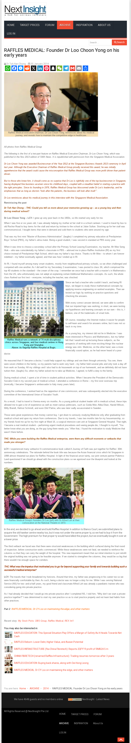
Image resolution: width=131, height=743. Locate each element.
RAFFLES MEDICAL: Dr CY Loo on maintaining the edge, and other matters (50, 609)
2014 (46, 688)
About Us (104, 25)
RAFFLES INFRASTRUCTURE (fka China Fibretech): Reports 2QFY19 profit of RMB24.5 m (61, 649)
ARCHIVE (65, 25)
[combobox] (100, 42)
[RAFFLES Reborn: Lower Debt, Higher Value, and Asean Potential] (8, 642)
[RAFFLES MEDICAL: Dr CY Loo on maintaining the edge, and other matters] (8, 670)
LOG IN (11, 33)
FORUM (49, 25)
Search (121, 42)
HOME (10, 25)
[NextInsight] (25, 10)
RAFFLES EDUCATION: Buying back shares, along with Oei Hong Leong (51, 663)
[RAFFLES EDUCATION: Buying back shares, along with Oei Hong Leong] (8, 663)
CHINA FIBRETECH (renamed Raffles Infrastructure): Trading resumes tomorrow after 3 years (64, 656)
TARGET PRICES (30, 25)
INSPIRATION (84, 25)
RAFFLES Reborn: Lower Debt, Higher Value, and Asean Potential (48, 642)
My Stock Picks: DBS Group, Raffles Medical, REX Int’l (46, 621)
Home (22, 688)
